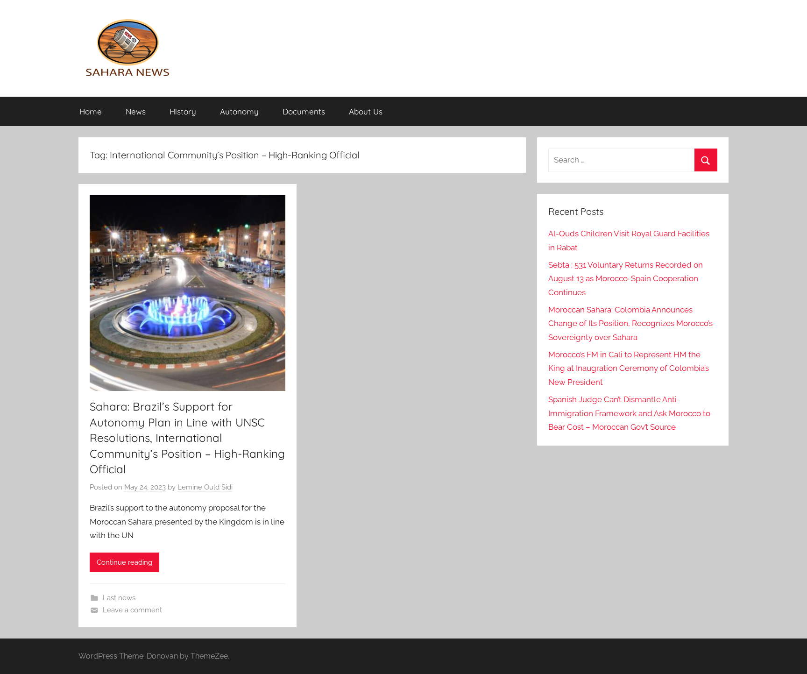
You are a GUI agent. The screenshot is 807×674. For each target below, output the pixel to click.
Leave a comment (132, 610)
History (183, 111)
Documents (304, 111)
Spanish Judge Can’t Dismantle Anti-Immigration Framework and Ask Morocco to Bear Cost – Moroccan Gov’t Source (629, 413)
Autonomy (239, 111)
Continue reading (124, 562)
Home (90, 111)
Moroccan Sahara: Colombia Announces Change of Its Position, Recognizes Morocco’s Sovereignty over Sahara (630, 323)
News (136, 111)
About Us (365, 111)
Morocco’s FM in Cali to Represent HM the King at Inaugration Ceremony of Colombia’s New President (628, 368)
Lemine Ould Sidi (205, 487)
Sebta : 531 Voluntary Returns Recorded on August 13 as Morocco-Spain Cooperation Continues (625, 279)
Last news (119, 598)
